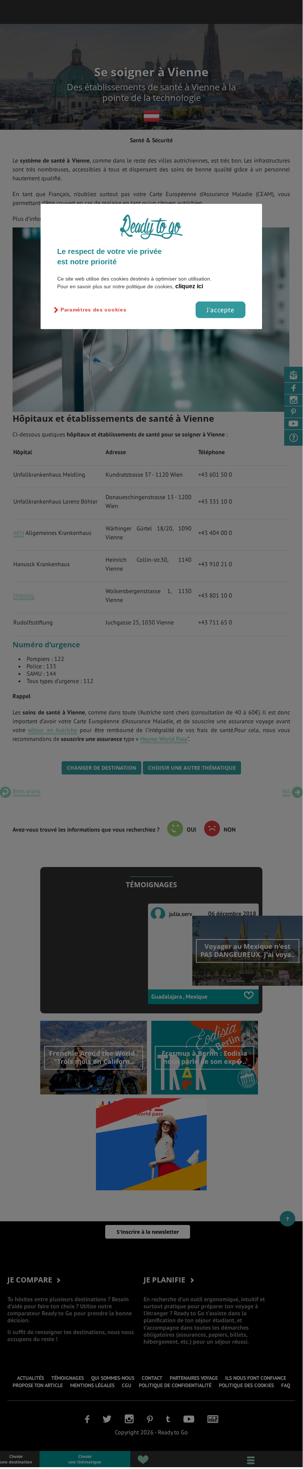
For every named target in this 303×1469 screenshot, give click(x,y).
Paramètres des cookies (93, 310)
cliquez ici (189, 286)
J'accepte (220, 310)
